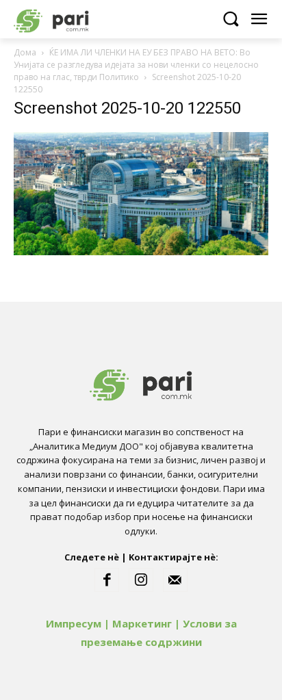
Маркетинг (142, 623)
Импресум (73, 623)
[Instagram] (141, 580)
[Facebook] (106, 580)
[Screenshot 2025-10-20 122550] (141, 251)
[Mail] (175, 580)
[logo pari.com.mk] (75, 19)
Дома (25, 52)
